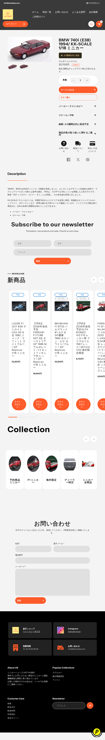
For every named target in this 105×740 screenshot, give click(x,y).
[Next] (101, 280)
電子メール (58, 543)
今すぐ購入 (65, 97)
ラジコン (56, 680)
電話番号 (19, 555)
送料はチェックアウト (72, 69)
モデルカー (57, 672)
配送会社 (11, 707)
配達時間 (11, 710)
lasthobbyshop (74, 631)
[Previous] (94, 280)
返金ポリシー (13, 718)
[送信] (90, 705)
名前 (17, 543)
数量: (65, 80)
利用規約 (11, 714)
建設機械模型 (58, 676)
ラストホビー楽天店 (31, 631)
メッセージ (20, 566)
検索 (9, 703)
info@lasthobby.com (12, 3)
